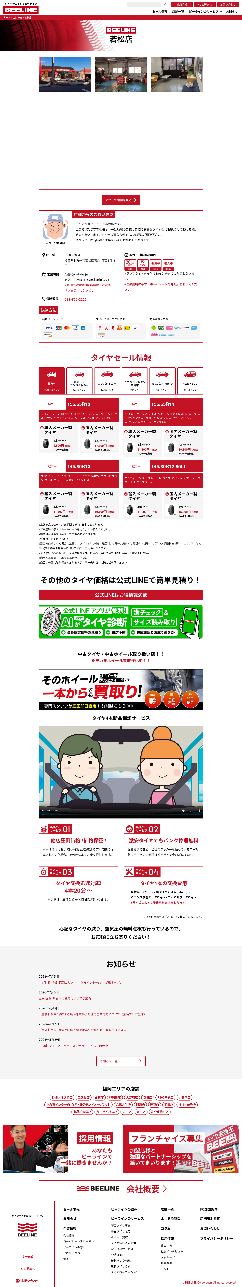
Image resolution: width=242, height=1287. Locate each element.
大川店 (141, 1112)
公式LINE (117, 1255)
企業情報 (69, 1228)
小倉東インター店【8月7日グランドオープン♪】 (78, 1105)
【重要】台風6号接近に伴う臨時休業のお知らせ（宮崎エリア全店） (84, 1030)
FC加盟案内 (205, 4)
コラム (166, 1228)
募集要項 (166, 1263)
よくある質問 (171, 1218)
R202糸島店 (165, 1097)
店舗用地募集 (210, 1218)
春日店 (147, 1097)
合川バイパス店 (106, 1112)
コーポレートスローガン (78, 1241)
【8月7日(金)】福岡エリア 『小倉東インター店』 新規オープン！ (82, 982)
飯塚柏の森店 (82, 1112)
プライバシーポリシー (216, 1238)
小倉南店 (184, 1097)
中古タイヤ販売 (120, 1231)
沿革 (66, 1259)
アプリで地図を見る (118, 200)
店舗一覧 (17, 17)
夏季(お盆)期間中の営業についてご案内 (65, 998)
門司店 (140, 1105)
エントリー (168, 1269)
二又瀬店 (84, 1097)
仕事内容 (166, 1246)
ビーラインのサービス (127, 1218)
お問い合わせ (228, 4)
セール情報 (71, 1209)
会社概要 (143, 1189)
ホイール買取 (119, 1237)
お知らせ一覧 (109, 1061)
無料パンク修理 (121, 1260)
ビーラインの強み (124, 1209)
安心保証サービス (122, 1249)
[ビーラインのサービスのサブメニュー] (221, 11)
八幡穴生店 (123, 1105)
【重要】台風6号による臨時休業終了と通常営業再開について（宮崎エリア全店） (93, 1014)
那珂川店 (115, 1097)
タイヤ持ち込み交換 (123, 1243)
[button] (52, 380)
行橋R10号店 (187, 1105)
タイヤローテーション (125, 1272)
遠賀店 (154, 1105)
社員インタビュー (172, 1251)
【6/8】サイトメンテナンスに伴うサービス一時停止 (73, 1046)
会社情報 (68, 1236)
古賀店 (99, 1097)
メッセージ (168, 1257)
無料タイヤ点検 (120, 1266)
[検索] (165, 4)
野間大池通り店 (62, 1097)
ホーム (6, 17)
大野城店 (132, 1097)
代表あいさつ (71, 1253)
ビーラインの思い (74, 1247)
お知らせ (69, 1218)
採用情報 (182, 4)
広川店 (126, 1112)
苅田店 (168, 1105)
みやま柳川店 (160, 1112)
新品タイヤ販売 (120, 1225)
